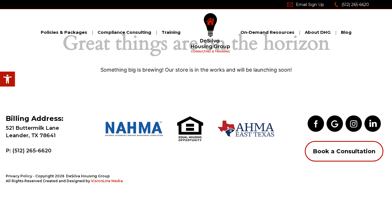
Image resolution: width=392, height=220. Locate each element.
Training (171, 32)
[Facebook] (316, 122)
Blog (346, 32)
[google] (335, 122)
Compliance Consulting (124, 32)
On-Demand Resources (267, 32)
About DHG (318, 32)
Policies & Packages (64, 32)
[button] (7, 79)
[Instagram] (353, 122)
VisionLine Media (107, 181)
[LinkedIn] (372, 122)
